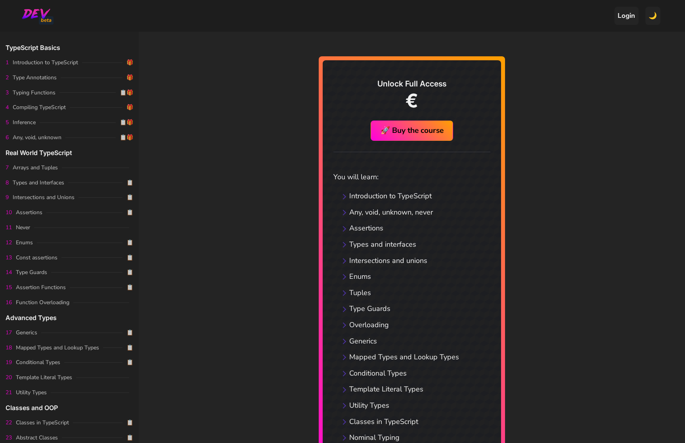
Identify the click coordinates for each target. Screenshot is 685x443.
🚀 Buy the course (412, 130)
